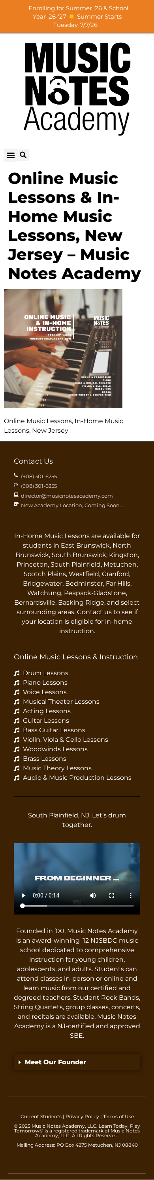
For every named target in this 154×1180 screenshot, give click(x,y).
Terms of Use (118, 1116)
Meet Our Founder (55, 1062)
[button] (10, 155)
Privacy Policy (82, 1116)
